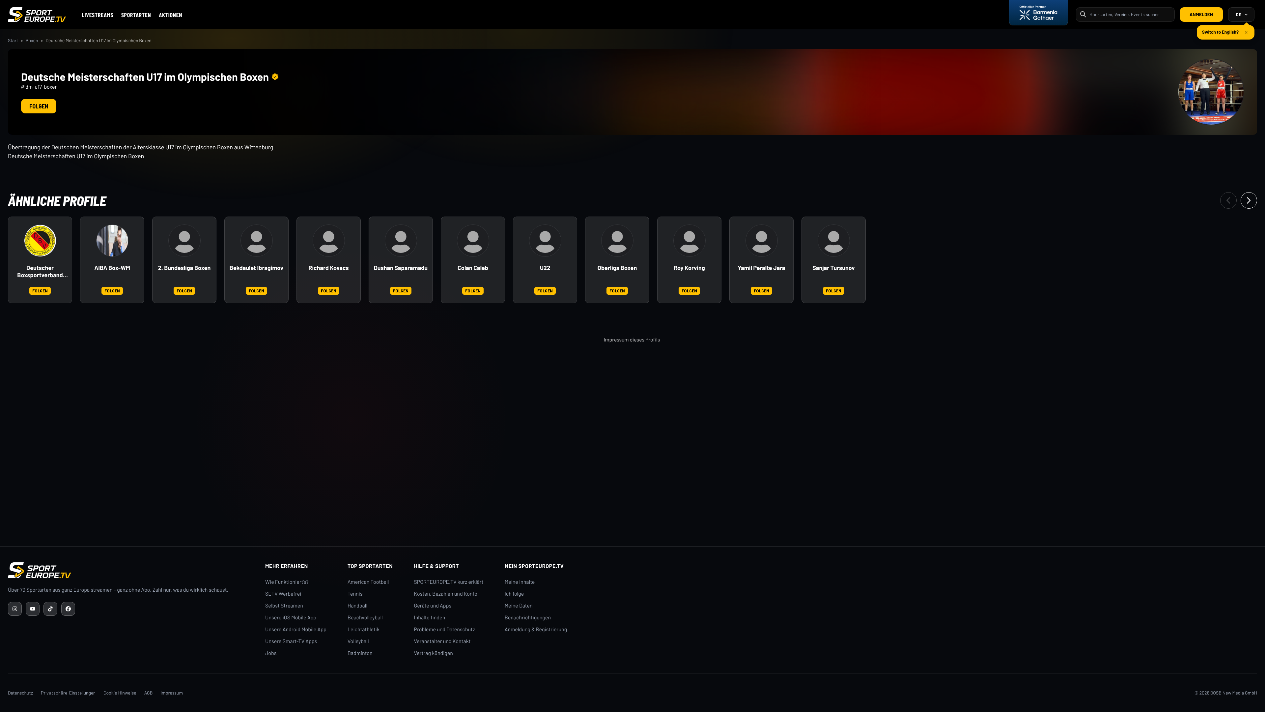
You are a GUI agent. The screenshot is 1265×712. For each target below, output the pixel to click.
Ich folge (514, 594)
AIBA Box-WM (112, 267)
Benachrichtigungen (528, 617)
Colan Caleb (473, 267)
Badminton (360, 653)
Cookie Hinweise (119, 693)
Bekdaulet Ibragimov (256, 267)
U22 (545, 267)
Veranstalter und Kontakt (442, 641)
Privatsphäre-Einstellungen (68, 693)
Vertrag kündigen (433, 653)
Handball (357, 606)
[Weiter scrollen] (1249, 200)
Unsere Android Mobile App (295, 629)
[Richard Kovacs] (329, 240)
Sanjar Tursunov (833, 267)
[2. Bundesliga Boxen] (184, 240)
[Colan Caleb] (473, 240)
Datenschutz (20, 693)
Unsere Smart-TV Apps (291, 641)
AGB (148, 693)
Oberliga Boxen (617, 267)
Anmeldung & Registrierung (536, 629)
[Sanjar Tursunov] (834, 240)
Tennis (355, 594)
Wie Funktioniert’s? (287, 582)
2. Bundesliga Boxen (184, 267)
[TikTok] (50, 609)
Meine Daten (519, 606)
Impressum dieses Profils (632, 340)
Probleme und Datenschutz (444, 629)
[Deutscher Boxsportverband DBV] (40, 240)
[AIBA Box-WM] (112, 240)
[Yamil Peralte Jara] (761, 240)
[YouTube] (33, 609)
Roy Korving (689, 267)
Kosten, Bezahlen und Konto (445, 594)
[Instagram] (15, 609)
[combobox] (1129, 14)
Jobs (270, 653)
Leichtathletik (364, 629)
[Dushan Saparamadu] (401, 240)
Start (13, 40)
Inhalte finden (429, 617)
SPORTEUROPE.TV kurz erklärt (449, 582)
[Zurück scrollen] (1228, 200)
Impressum (171, 693)
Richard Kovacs (328, 267)
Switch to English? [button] (1220, 29)
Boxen (32, 40)
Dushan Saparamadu (401, 267)
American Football (368, 582)
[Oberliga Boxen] (617, 240)
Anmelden (1201, 14)
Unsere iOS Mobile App (290, 617)
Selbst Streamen (284, 606)
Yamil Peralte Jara (761, 267)
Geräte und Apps (433, 606)
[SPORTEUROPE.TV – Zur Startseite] (37, 14)
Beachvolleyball (365, 617)
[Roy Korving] (689, 240)
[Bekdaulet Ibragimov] (256, 240)
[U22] (545, 240)
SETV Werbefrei (283, 594)
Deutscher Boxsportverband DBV (40, 271)
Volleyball (358, 641)
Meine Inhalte (520, 582)
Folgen (38, 106)
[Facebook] (68, 609)
